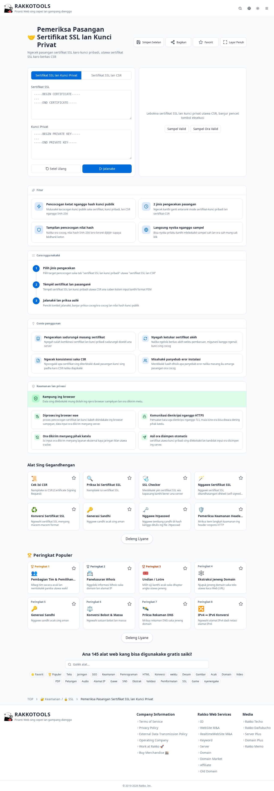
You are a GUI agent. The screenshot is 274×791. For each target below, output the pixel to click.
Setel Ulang (58, 169)
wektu (173, 674)
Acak (214, 674)
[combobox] (140, 664)
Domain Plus (254, 740)
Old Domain (208, 771)
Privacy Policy (148, 728)
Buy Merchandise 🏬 (154, 753)
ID (201, 721)
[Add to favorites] (74, 478)
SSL (184, 681)
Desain (186, 674)
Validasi (151, 681)
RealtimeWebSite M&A (216, 734)
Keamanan (108, 674)
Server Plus (253, 734)
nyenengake (211, 681)
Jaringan (82, 674)
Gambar (201, 674)
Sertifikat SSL (40, 87)
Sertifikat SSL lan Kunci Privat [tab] (56, 75)
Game (195, 681)
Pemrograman (128, 674)
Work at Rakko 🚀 (151, 746)
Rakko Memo (254, 746)
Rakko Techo (254, 721)
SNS (124, 681)
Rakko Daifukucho (258, 728)
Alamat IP (99, 681)
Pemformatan (169, 681)
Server (204, 746)
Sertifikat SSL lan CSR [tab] (106, 75)
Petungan (71, 681)
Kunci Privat (39, 127)
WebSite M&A (210, 728)
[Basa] (249, 8)
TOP (30, 699)
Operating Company (153, 740)
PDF (57, 681)
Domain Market (211, 759)
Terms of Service (151, 721)
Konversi (160, 674)
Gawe (113, 681)
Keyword (206, 740)
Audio (85, 681)
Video (239, 674)
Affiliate (205, 765)
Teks (69, 674)
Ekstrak (137, 681)
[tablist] (81, 75)
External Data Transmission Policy (163, 734)
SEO (94, 674)
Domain (226, 674)
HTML (146, 674)
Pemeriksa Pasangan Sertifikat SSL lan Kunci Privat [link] (117, 699)
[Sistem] (257, 8)
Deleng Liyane (137, 538)
